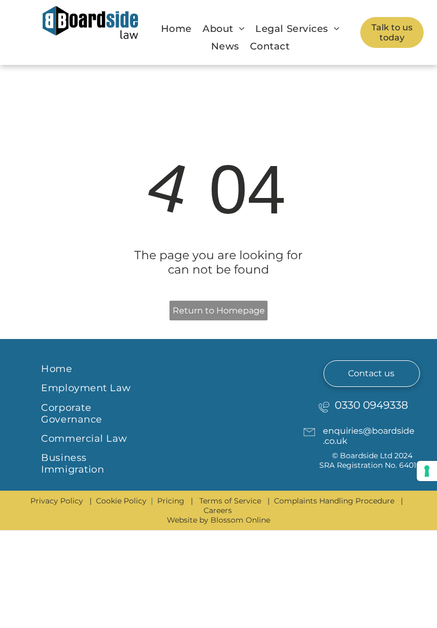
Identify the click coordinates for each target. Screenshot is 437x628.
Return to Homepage (219, 310)
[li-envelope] (309, 439)
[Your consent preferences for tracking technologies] (427, 471)
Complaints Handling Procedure (334, 501)
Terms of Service (230, 501)
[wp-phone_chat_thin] (324, 413)
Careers (218, 510)
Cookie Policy (121, 501)
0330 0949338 (371, 405)
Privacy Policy (56, 501)
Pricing (170, 501)
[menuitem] (176, 28)
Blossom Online (240, 520)
